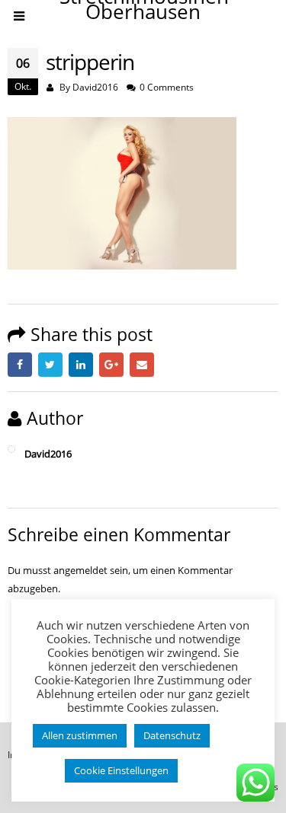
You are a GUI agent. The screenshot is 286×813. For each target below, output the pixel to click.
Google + (111, 364)
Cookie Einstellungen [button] (121, 770)
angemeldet (80, 570)
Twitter (50, 364)
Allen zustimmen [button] (79, 735)
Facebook (20, 364)
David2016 (95, 87)
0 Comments (167, 87)
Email (142, 364)
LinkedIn (81, 364)
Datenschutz (172, 735)
